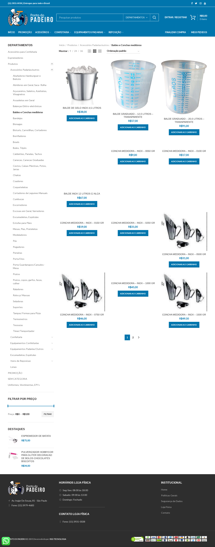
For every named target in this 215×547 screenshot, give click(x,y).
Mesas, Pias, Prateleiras (25, 229)
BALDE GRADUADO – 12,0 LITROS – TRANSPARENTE (133, 115)
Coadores (18, 181)
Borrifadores (19, 136)
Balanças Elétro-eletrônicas (27, 106)
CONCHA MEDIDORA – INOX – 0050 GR (133, 151)
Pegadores (18, 246)
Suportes (18, 307)
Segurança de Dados (172, 501)
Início (62, 45)
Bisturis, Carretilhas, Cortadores (30, 130)
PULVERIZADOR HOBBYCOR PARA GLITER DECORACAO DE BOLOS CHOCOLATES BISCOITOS (37, 457)
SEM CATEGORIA (17, 378)
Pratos (16, 274)
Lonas (13, 366)
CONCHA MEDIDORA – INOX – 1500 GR (184, 314)
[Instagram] (200, 3)
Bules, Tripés (20, 147)
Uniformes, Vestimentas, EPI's (24, 384)
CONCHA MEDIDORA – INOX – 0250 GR (133, 222)
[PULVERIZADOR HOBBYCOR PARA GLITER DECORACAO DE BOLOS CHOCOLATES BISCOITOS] (13, 459)
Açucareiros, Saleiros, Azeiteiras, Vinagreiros (30, 93)
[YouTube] (205, 3)
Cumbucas (18, 199)
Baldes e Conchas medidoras (28, 112)
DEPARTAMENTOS (135, 17)
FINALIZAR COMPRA (175, 32)
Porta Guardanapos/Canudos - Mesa (29, 266)
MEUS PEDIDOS (199, 32)
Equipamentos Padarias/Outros (27, 348)
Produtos (72, 45)
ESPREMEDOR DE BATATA (36, 436)
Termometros (20, 319)
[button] (82, 118)
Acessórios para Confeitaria (22, 51)
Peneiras (17, 252)
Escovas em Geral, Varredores (28, 211)
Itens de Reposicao (20, 360)
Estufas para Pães (22, 222)
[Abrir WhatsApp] (207, 538)
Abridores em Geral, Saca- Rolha (29, 85)
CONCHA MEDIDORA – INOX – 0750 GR (82, 314)
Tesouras (18, 325)
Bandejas (18, 118)
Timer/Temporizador (23, 331)
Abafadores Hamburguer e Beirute (27, 77)
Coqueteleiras (20, 187)
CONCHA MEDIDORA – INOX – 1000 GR (133, 283)
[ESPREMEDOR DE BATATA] (13, 439)
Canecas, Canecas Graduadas (28, 160)
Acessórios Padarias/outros (94, 45)
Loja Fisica (166, 507)
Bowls (16, 142)
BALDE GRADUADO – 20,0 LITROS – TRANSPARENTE (184, 120)
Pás (15, 240)
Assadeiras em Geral (23, 100)
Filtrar (48, 414)
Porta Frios (18, 258)
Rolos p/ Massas (21, 295)
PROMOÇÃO (15, 372)
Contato (165, 512)
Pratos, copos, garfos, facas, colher (27, 282)
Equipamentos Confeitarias (24, 343)
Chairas (17, 175)
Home (164, 489)
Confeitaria (16, 337)
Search (154, 17)
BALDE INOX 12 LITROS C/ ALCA (82, 193)
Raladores (18, 289)
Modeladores (20, 234)
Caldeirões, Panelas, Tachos (27, 154)
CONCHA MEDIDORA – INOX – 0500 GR (184, 254)
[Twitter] (196, 3)
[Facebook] (192, 3)
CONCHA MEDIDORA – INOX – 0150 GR (82, 222)
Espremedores (15, 57)
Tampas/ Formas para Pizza (27, 313)
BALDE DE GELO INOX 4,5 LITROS (82, 108)
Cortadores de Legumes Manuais (30, 193)
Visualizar (102, 64)
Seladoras (18, 301)
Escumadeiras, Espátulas (26, 217)
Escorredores (20, 205)
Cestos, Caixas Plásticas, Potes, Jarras (29, 167)
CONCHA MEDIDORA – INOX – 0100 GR (184, 151)
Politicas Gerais (169, 495)
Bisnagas (17, 124)
